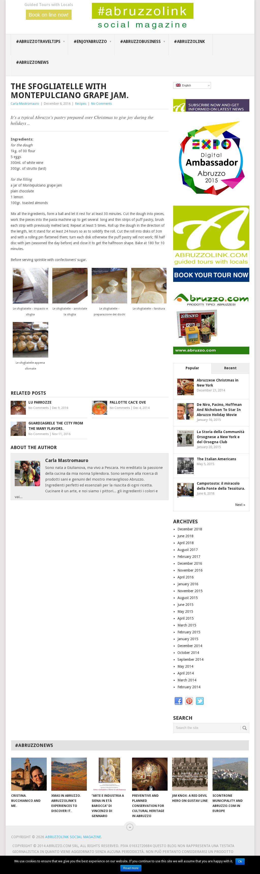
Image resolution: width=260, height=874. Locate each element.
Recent (230, 368)
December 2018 (189, 529)
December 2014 (189, 646)
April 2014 (185, 673)
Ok (240, 861)
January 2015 (187, 639)
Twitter (200, 701)
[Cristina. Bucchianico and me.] (29, 774)
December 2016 (189, 563)
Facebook (178, 701)
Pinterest (189, 701)
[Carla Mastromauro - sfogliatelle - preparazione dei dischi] (109, 302)
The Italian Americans (216, 459)
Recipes (80, 103)
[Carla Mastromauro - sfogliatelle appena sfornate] (30, 356)
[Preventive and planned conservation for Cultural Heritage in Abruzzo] (150, 774)
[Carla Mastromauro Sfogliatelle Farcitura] (149, 302)
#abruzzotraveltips (38, 41)
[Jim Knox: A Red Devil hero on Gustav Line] (190, 774)
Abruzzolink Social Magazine (73, 837)
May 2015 (185, 611)
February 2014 (188, 687)
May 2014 (185, 666)
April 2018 (185, 543)
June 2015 (185, 605)
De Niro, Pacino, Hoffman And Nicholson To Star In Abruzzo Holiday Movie (219, 410)
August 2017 (187, 550)
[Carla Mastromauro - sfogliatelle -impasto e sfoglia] (30, 302)
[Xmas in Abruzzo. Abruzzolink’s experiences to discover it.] (69, 774)
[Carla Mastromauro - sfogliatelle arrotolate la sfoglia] (70, 302)
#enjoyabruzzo (90, 41)
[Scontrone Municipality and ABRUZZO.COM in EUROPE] (230, 774)
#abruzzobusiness (140, 41)
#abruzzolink (189, 41)
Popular (192, 368)
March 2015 (186, 625)
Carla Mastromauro (25, 103)
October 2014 (188, 653)
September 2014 (190, 659)
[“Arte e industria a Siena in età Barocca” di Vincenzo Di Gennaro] (109, 774)
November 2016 (190, 570)
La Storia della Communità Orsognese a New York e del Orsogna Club (220, 437)
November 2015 (190, 591)
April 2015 (185, 618)
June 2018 (185, 536)
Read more (131, 868)
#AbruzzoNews (32, 62)
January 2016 (187, 584)
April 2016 (185, 577)
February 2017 (188, 557)
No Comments (101, 103)
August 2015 (187, 598)
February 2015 (188, 632)
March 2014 (186, 680)
